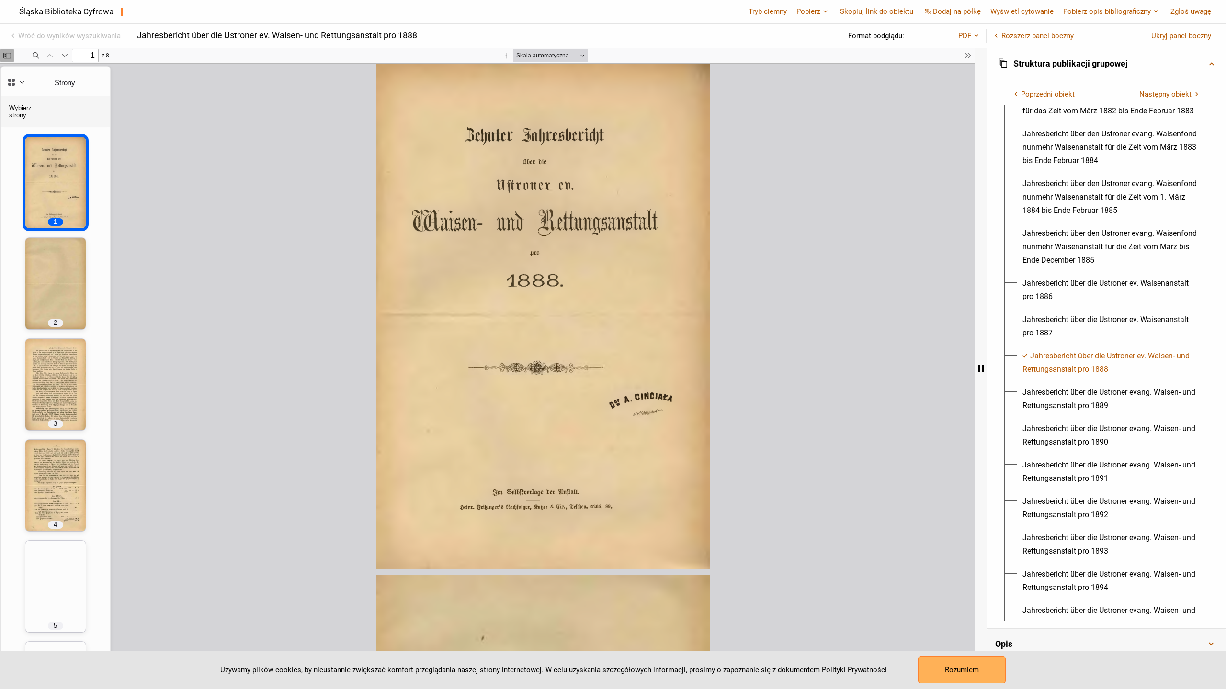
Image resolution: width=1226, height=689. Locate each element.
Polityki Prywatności (854, 670)
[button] (1106, 63)
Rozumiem (962, 670)
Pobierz (808, 11)
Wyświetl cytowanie (1022, 11)
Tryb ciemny (768, 11)
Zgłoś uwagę (1190, 11)
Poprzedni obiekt (1048, 94)
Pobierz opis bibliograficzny (1107, 11)
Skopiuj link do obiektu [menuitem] (876, 11)
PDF (964, 36)
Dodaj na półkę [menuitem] (957, 11)
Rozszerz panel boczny (1037, 36)
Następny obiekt (1165, 94)
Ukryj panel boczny (1181, 36)
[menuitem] (1112, 147)
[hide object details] (981, 368)
